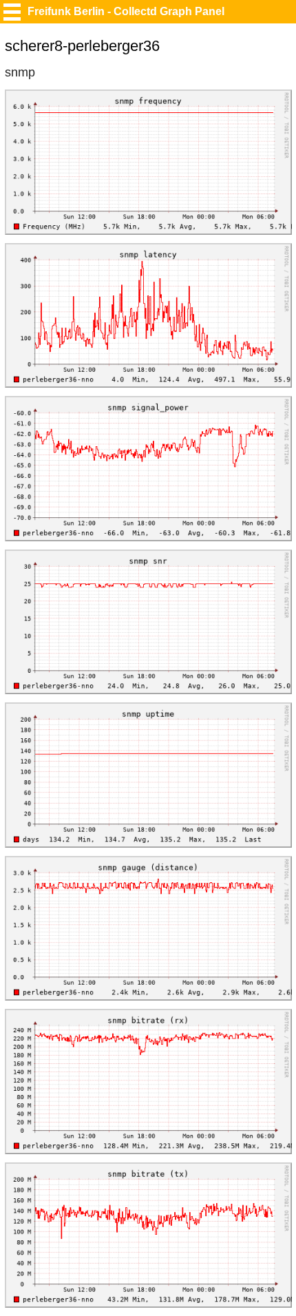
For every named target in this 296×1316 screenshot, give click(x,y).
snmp (20, 72)
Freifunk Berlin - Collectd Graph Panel (126, 11)
